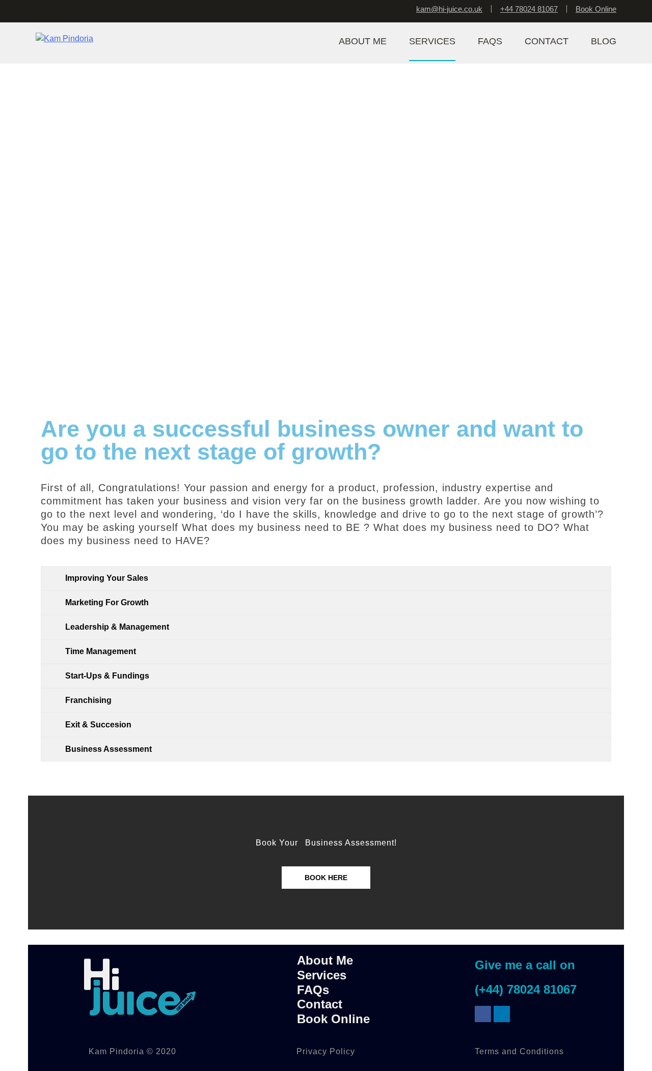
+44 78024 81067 (529, 9)
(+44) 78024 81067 (526, 989)
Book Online (596, 9)
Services (321, 975)
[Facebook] (483, 1014)
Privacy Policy (325, 1051)
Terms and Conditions (519, 1051)
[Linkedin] (502, 1014)
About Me (325, 960)
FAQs (313, 990)
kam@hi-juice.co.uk (449, 9)
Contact (319, 1004)
